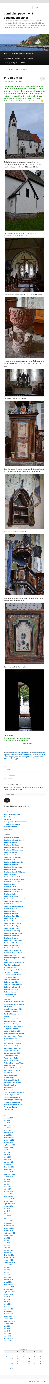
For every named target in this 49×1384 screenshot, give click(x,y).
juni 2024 (7, 1181)
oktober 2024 (8, 1172)
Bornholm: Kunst (10, 887)
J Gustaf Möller (36, 755)
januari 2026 (8, 1135)
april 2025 (7, 1157)
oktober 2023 (8, 1201)
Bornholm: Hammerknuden (13, 867)
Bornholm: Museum (11, 896)
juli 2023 (7, 1208)
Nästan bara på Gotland (12, 1046)
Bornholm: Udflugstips (12, 945)
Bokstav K (7, 819)
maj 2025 (7, 1154)
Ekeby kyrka (27, 755)
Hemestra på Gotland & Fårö (14, 1001)
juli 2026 (7, 1120)
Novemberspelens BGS (12, 1053)
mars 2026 (7, 1130)
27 (23, 1364)
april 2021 (7, 1274)
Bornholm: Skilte (10, 918)
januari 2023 (8, 1223)
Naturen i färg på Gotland (13, 1041)
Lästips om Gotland (11, 1028)
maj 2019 (7, 1331)
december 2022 (9, 1226)
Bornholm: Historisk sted (12, 877)
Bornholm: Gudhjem (11, 864)
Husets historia (9, 1006)
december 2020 (9, 1284)
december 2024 (9, 1167)
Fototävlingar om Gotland (13, 970)
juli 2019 (7, 1326)
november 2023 (9, 1199)
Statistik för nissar (10, 1085)
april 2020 (7, 1304)
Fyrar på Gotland (10, 977)
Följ (7, 800)
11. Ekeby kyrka (13, 77)
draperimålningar (16, 755)
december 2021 (9, 1255)
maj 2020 (7, 1301)
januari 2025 (8, 1164)
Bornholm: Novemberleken (13, 906)
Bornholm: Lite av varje (12, 891)
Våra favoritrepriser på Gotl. (13, 1104)
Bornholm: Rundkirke (11, 916)
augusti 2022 (8, 1235)
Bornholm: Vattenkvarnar (12, 950)
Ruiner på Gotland (10, 1075)
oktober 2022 (8, 1230)
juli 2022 (7, 1238)
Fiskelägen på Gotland (12, 965)
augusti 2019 (8, 1323)
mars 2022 (7, 1248)
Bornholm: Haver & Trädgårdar (14, 872)
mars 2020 (7, 1306)
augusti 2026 (8, 1118)
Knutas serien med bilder (13, 1019)
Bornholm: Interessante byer (14, 879)
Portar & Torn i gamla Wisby (14, 1063)
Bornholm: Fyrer (9, 859)
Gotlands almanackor (11, 979)
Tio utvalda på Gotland (12, 1097)
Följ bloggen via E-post (13, 784)
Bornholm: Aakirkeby (11, 837)
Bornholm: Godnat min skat (13, 862)
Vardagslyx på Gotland (12, 1102)
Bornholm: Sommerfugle (12, 931)
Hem (5, 53)
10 (6, 1359)
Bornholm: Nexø (9, 904)
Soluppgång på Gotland (12, 1082)
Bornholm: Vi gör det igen (13, 953)
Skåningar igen (9, 1077)
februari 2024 (8, 1191)
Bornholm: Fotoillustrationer (14, 855)
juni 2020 (7, 1299)
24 (6, 1364)
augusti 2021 (8, 1265)
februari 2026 (8, 1132)
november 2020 (9, 1287)
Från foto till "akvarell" (12, 972)
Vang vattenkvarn (10, 817)
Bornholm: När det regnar (13, 901)
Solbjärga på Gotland (11, 1080)
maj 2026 (7, 1125)
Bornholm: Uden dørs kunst (13, 943)
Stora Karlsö (8, 1087)
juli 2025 (7, 1150)
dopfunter (7, 755)
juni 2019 (7, 1328)
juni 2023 (7, 1211)
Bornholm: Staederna (11, 935)
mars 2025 (7, 1159)
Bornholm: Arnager (10, 842)
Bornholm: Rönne (10, 911)
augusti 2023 (8, 1206)
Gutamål (7, 999)
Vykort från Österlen (11, 1107)
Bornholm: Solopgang (11, 928)
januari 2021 (8, 1282)
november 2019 (9, 1316)
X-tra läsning (8, 1109)
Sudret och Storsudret (11, 1090)
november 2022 (9, 1228)
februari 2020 (8, 1309)
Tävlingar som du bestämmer (14, 1092)
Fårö (5, 960)
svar (19, 759)
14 (29, 1359)
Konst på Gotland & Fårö (12, 1021)
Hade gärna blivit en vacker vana (15, 822)
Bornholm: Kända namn (12, 882)
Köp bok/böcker (29, 58)
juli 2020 (7, 1297)
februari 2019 (8, 1338)
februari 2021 (8, 1279)
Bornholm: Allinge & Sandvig (14, 840)
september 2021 (9, 1262)
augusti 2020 (8, 1294)
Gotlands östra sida (11, 982)
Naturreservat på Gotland (12, 1043)
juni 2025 (7, 1152)
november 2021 (9, 1257)
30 (40, 1364)
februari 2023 (8, 1221)
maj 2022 (7, 1243)
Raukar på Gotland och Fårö (14, 1068)
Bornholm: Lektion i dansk (13, 889)
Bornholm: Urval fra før (12, 948)
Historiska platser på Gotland (14, 1004)
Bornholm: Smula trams (12, 923)
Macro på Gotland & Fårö (12, 1031)
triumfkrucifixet (39, 757)
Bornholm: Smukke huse (12, 921)
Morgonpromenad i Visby (13, 1036)
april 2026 (7, 1128)
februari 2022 (8, 1250)
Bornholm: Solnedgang (12, 926)
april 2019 (7, 1333)
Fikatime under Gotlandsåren (14, 962)
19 (18, 1361)
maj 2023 (7, 1213)
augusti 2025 (8, 1147)
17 (6, 1361)
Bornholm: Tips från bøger (13, 940)
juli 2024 (7, 1179)
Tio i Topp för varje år (10, 63)
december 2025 (9, 1137)
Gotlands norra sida (11, 989)
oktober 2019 (8, 1319)
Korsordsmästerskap (11, 1024)
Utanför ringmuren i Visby (13, 1099)
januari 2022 (8, 1252)
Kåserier (7, 1016)
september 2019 (9, 1321)
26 (43, 78)
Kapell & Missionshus (11, 1014)
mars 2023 (7, 1218)
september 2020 (9, 1292)
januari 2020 (8, 1311)
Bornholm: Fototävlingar (12, 857)
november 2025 (9, 1140)
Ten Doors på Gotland (11, 1095)
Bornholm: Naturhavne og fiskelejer (16, 899)
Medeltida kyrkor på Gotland (20, 753)
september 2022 (9, 1233)
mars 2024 (7, 1189)
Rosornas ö (8, 1073)
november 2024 (9, 1169)
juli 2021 (7, 1267)
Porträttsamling (9, 1065)
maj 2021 (7, 1272)
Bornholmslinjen (10, 955)
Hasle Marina (8, 829)
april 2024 (7, 1186)
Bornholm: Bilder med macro (14, 850)
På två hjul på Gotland (11, 1060)
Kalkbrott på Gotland (11, 1011)
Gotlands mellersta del (12, 987)
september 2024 (9, 1174)
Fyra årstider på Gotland (12, 975)
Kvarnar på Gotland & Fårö (13, 1026)
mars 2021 (7, 1277)
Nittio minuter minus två (12, 1048)
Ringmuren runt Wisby (12, 1070)
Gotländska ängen (10, 994)
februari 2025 (8, 1162)
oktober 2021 (8, 1260)
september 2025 (9, 1145)
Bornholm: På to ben (11, 909)
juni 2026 (7, 1123)
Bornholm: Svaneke (11, 938)
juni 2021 (7, 1270)
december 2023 (9, 1196)
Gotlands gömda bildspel (13, 984)
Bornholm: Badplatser (11, 845)
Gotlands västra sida (11, 992)
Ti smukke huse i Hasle (12, 824)
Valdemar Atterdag (10, 759)
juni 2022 (7, 1240)
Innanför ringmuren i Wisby (13, 1009)
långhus (11, 757)
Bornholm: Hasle (10, 869)
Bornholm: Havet (10, 874)
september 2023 (9, 1203)
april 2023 (7, 1216)
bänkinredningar (39, 753)
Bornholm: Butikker (11, 852)
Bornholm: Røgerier (11, 913)
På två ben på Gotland (11, 1058)
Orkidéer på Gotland (11, 1055)
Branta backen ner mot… (12, 814)
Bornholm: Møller (10, 894)
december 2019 (9, 1314)
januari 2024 (8, 1194)
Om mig (23, 63)
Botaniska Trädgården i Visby (14, 957)
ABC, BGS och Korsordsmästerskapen (22, 53)
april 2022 (7, 1245)
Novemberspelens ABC (12, 1051)
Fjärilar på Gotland (10, 967)
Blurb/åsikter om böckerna (12, 58)
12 (18, 1359)
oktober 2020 (8, 1289)
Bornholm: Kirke (9, 884)
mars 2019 (7, 1336)
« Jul (11, 1368)
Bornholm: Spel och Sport (13, 933)
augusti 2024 (8, 1176)
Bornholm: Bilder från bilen (13, 847)
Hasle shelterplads (10, 826)
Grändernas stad (9, 997)
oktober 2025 (8, 1142)
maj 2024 (7, 1184)
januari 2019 (8, 1341)
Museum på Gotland (11, 1038)
